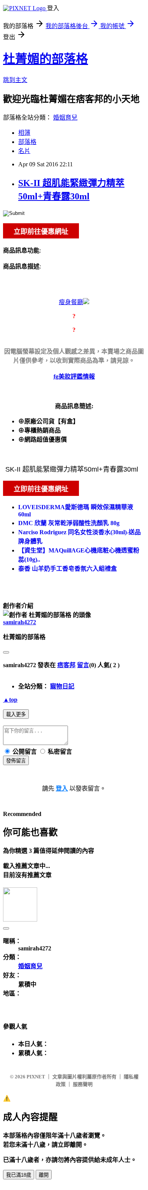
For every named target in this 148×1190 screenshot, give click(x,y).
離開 (44, 1175)
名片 (24, 151)
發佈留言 (16, 761)
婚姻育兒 (65, 117)
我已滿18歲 (18, 1175)
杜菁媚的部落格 (45, 59)
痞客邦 (66, 665)
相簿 (24, 132)
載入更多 (16, 714)
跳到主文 (15, 80)
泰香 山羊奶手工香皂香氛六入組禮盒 (67, 568)
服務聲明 (83, 1084)
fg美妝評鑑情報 (74, 376)
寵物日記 (62, 686)
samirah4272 (19, 622)
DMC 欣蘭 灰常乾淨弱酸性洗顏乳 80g (69, 523)
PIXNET (36, 1077)
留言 (83, 665)
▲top (10, 699)
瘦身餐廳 (71, 302)
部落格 (27, 142)
